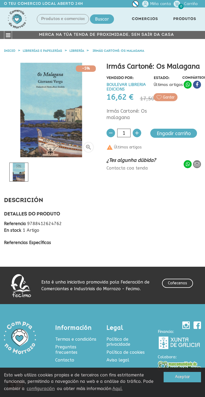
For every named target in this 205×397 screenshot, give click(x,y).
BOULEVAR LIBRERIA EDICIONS (126, 87)
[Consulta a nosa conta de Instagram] (186, 325)
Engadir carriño (174, 133)
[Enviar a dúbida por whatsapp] (188, 164)
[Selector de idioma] (135, 5)
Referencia (15, 223)
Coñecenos (177, 283)
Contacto (64, 360)
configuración (41, 388)
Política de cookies (126, 352)
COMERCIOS (145, 19)
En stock (12, 230)
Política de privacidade (118, 342)
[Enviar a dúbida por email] (197, 164)
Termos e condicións (75, 339)
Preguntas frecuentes (66, 349)
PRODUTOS (184, 19)
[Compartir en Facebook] (197, 85)
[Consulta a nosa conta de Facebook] (197, 325)
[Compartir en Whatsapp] (188, 85)
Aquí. (117, 388)
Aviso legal (118, 360)
